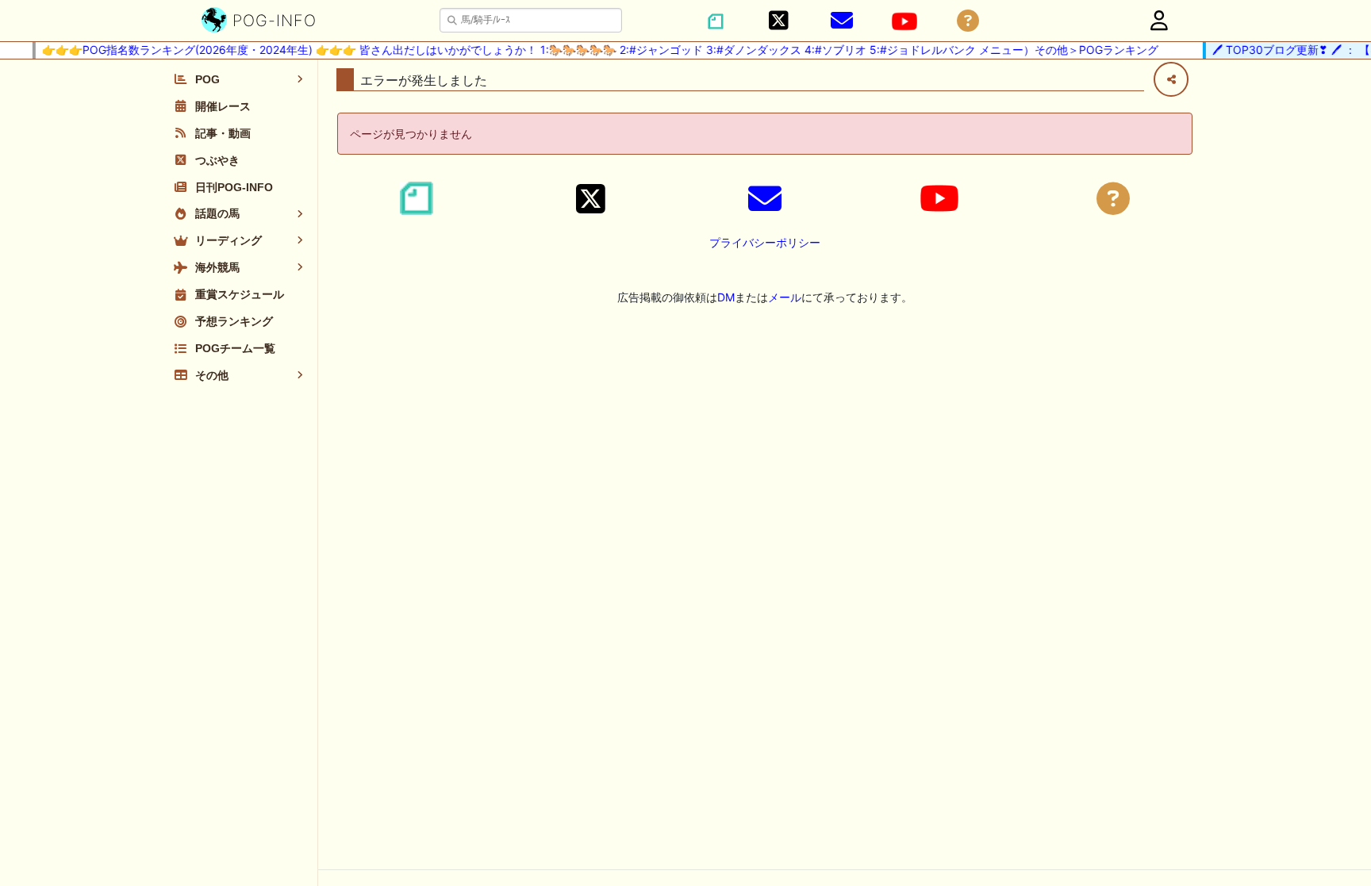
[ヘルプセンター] (968, 21)
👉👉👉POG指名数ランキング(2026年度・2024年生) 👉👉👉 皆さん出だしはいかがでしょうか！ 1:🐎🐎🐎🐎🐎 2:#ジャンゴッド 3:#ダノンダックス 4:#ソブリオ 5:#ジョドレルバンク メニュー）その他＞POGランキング (593, 49)
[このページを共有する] (1171, 79)
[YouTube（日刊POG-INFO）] (904, 21)
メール (784, 297)
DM (726, 297)
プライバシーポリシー (764, 242)
